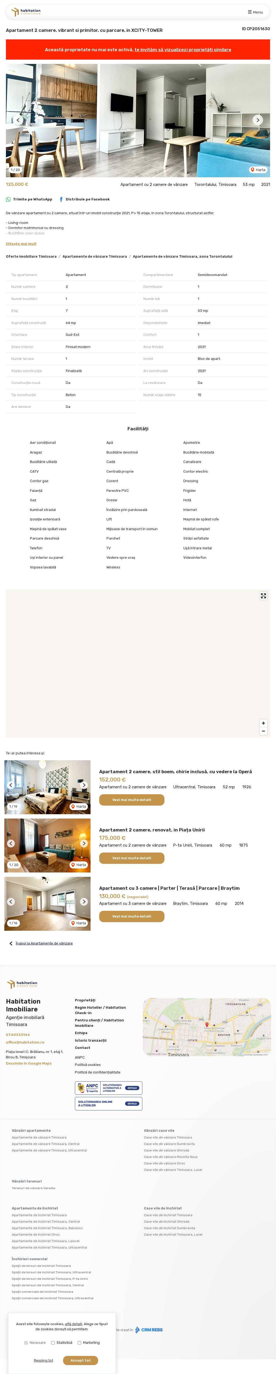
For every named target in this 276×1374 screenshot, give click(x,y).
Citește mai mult (21, 244)
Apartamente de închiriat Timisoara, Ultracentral (49, 1247)
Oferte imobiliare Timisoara (31, 256)
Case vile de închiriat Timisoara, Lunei (173, 1234)
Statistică (64, 1343)
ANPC (80, 1057)
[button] (18, 120)
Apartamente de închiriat (35, 1208)
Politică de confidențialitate (97, 1072)
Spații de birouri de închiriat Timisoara (41, 1266)
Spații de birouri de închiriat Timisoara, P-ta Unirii (50, 1279)
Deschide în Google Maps (29, 1063)
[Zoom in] (263, 723)
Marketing (91, 1343)
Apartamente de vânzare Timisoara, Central (46, 1144)
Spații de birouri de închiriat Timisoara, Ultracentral (51, 1272)
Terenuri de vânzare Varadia (33, 1188)
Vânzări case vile (159, 1130)
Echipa (81, 1033)
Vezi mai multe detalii (131, 800)
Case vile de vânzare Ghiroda (166, 1150)
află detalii (73, 1324)
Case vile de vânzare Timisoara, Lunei (173, 1170)
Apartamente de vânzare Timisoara (95, 256)
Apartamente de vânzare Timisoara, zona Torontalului (182, 256)
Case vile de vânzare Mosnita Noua (171, 1157)
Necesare (38, 1343)
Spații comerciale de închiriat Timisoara (42, 1292)
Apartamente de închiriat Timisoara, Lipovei (46, 1241)
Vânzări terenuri (27, 1181)
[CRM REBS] (148, 1330)
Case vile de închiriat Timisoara (168, 1215)
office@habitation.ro (25, 1042)
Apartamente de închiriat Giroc (36, 1234)
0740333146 (18, 1035)
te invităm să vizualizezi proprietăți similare (182, 49)
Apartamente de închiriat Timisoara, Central (46, 1221)
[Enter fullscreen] (263, 596)
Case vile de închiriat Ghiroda (166, 1221)
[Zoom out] (263, 731)
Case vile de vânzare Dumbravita (169, 1144)
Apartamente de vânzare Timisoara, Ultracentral (49, 1150)
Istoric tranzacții (90, 1040)
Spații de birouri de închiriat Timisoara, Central (48, 1285)
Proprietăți (85, 1000)
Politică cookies (88, 1065)
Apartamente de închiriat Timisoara (39, 1215)
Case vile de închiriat (163, 1208)
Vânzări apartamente (31, 1130)
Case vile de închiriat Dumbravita (169, 1228)
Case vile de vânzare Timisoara (168, 1137)
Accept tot (81, 1360)
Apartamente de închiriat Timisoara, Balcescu (47, 1228)
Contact (82, 1048)
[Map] (138, 663)
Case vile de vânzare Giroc (164, 1163)
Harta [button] (260, 170)
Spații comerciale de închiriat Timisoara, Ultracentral (53, 1298)
